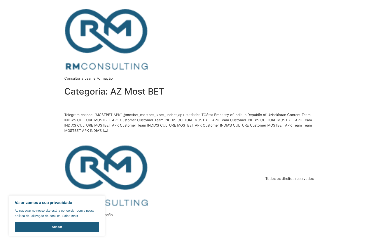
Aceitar (57, 227)
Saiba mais (70, 216)
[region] (57, 215)
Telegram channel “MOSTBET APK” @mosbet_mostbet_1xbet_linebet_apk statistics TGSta (129, 105)
